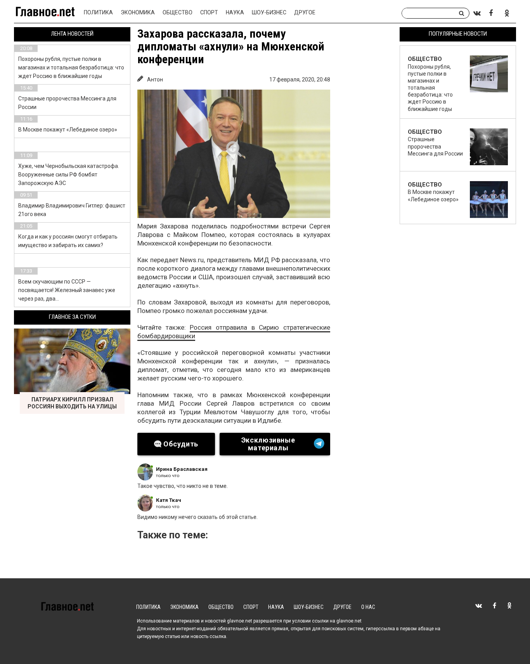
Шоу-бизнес (269, 12)
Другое (304, 12)
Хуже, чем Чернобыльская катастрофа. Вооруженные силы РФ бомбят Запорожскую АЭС (68, 174)
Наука (235, 12)
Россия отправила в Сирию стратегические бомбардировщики (233, 331)
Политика (98, 12)
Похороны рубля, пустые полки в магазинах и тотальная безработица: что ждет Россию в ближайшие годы (71, 67)
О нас (368, 607)
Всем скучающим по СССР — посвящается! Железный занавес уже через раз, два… (66, 290)
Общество (177, 12)
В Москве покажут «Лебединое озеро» (67, 129)
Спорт (209, 12)
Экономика (138, 12)
